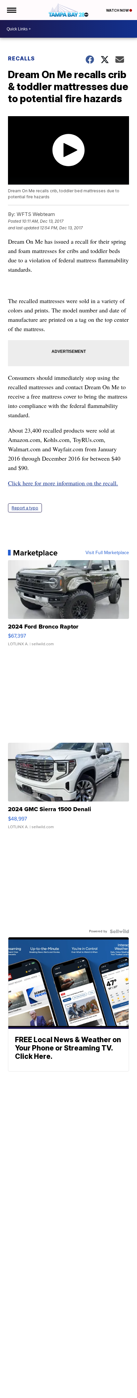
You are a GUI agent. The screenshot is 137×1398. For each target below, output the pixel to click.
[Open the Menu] (11, 10)
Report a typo (25, 507)
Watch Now (117, 10)
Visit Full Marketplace (107, 552)
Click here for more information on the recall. (63, 483)
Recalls (21, 58)
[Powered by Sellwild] (119, 931)
